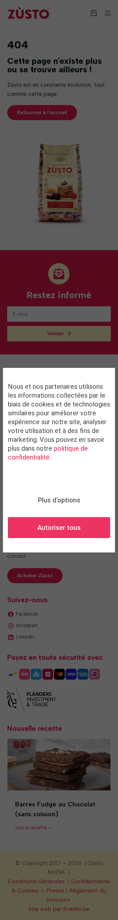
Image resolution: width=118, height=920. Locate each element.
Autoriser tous (59, 528)
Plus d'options (59, 500)
